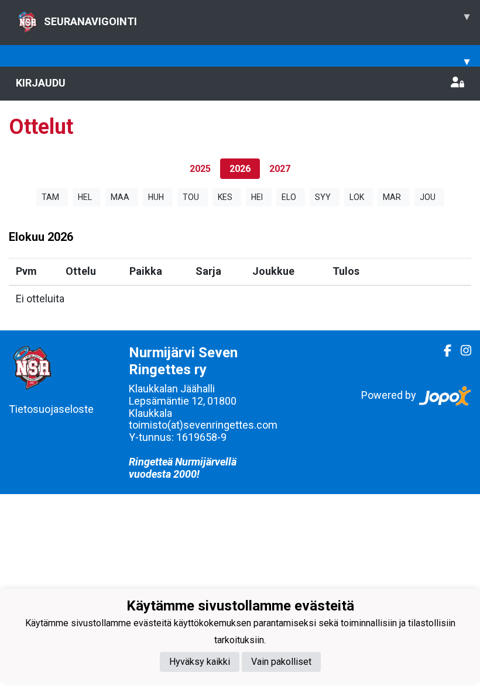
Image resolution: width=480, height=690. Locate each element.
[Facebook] (442, 350)
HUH (156, 197)
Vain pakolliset (281, 661)
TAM (50, 197)
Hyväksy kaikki (199, 661)
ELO (289, 197)
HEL (85, 197)
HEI (257, 197)
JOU (428, 197)
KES (225, 197)
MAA (120, 197)
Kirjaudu (41, 83)
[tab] (200, 168)
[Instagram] (461, 350)
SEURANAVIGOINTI (256, 18)
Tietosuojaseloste (51, 409)
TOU (191, 197)
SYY (323, 197)
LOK (356, 197)
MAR (392, 197)
